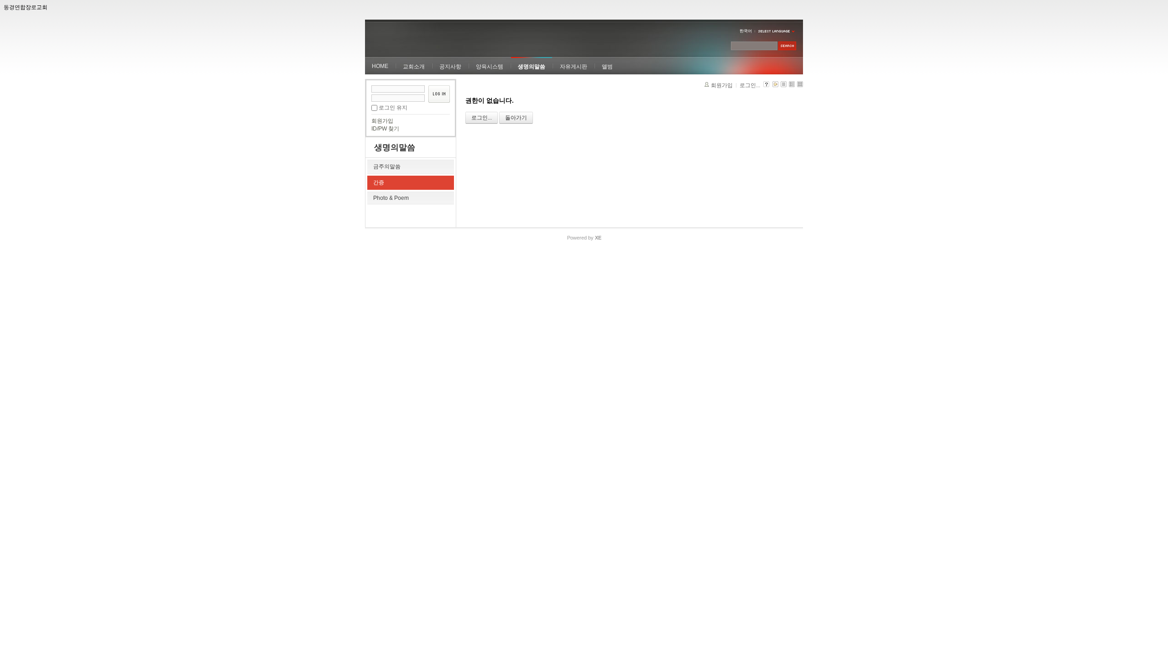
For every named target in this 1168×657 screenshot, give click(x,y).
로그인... (750, 85)
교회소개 (414, 66)
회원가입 (382, 121)
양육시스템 (489, 66)
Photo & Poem (391, 198)
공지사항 (450, 66)
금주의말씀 (387, 166)
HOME (380, 66)
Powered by (584, 237)
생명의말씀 (531, 66)
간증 (378, 182)
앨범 (607, 66)
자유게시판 (573, 66)
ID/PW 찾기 (385, 128)
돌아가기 (516, 118)
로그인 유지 (393, 107)
